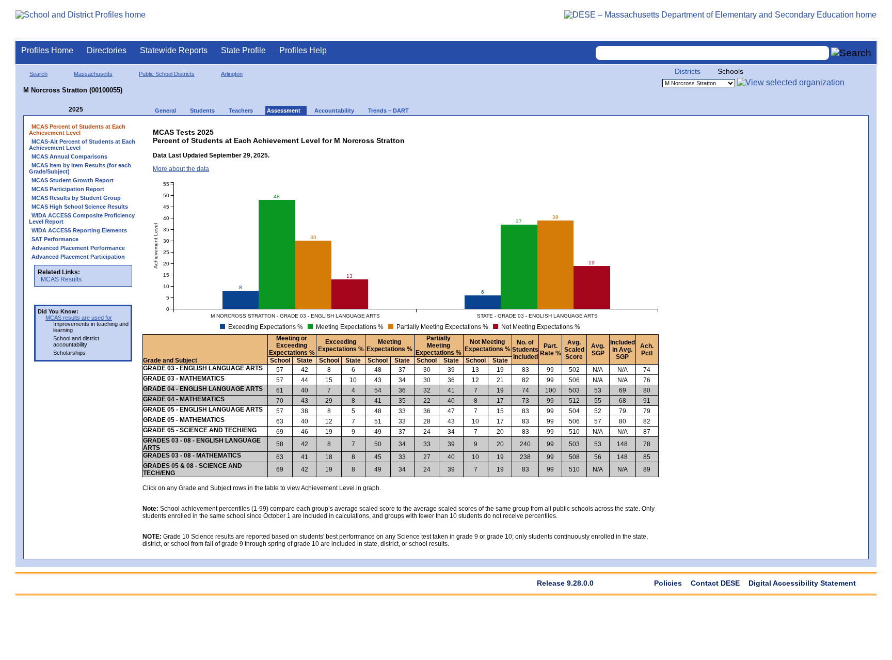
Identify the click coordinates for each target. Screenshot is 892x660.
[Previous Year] (61, 110)
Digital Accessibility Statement (802, 583)
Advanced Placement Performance (78, 248)
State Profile (243, 50)
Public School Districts (167, 74)
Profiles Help (303, 50)
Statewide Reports (174, 50)
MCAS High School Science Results (79, 206)
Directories (106, 50)
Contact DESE (715, 583)
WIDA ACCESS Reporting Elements (79, 230)
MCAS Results (61, 279)
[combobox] (712, 53)
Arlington (232, 74)
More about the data (181, 168)
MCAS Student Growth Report (72, 180)
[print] (578, 130)
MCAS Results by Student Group (76, 198)
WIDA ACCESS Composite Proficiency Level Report (82, 218)
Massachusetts (93, 74)
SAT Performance (54, 239)
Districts (687, 71)
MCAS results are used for (78, 318)
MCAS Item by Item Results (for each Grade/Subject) (80, 168)
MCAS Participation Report (67, 189)
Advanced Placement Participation (78, 257)
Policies (668, 583)
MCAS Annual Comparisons (69, 156)
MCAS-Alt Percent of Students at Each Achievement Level (82, 144)
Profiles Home (47, 50)
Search (38, 74)
